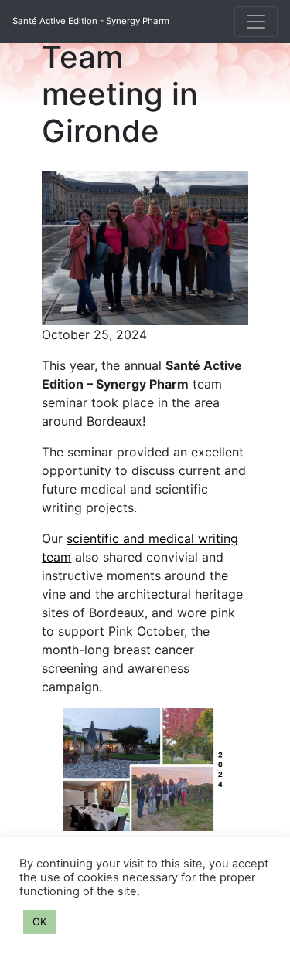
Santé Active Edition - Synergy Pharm (90, 20)
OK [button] (39, 921)
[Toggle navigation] (256, 21)
